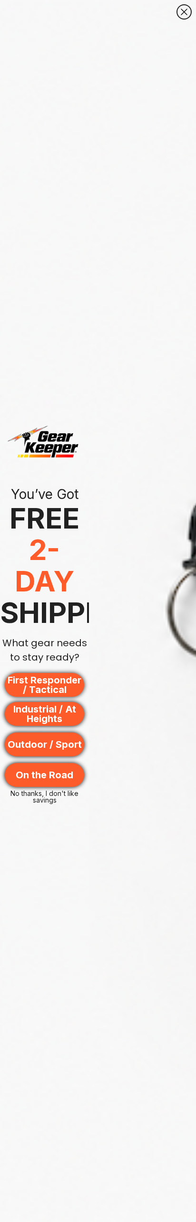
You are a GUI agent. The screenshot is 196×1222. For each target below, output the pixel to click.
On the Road (44, 775)
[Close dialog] (184, 12)
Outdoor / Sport (45, 744)
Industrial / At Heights (44, 713)
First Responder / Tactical (44, 684)
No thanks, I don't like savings (44, 796)
